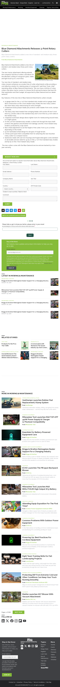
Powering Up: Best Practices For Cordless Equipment (36, 538)
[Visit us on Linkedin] (3, 620)
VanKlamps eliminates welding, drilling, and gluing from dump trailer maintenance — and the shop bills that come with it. (40, 408)
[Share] (7, 210)
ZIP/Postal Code (36, 186)
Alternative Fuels (27, 430)
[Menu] (56, 2)
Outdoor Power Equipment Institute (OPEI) (39, 508)
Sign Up (11, 268)
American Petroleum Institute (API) (36, 582)
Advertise (19, 682)
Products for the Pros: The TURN (9, 344)
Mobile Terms (48, 263)
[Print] (3, 210)
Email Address (7, 171)
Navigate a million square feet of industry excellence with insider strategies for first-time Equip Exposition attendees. (39, 512)
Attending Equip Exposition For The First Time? (40, 504)
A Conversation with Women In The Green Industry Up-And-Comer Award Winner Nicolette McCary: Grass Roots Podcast (39, 346)
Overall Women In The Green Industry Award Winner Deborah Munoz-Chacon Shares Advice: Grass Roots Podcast (10, 356)
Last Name (34, 164)
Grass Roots (35, 341)
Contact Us (12, 682)
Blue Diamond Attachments (13, 59)
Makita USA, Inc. (31, 599)
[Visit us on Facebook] (11, 620)
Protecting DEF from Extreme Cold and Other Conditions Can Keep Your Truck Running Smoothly (39, 577)
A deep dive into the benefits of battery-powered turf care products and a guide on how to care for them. (39, 440)
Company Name (8, 178)
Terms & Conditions (39, 682)
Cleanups (25, 465)
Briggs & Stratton (31, 437)
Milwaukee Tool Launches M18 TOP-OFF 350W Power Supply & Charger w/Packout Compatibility (23, 290)
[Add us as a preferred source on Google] (23, 210)
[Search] (52, 2)
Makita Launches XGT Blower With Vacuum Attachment (37, 595)
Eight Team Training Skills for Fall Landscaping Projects (37, 557)
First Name (6, 164)
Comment (6, 195)
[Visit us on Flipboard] (20, 620)
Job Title (34, 178)
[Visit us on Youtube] (24, 620)
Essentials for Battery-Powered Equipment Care (36, 433)
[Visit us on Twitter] (7, 620)
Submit (7, 204)
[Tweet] (15, 210)
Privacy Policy (14, 265)
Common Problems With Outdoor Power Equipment (40, 521)
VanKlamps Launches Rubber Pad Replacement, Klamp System (37, 401)
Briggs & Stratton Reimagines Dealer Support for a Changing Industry (25, 281)
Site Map (48, 682)
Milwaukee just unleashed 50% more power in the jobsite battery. (39, 495)
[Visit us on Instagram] (16, 620)
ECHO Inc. (29, 473)
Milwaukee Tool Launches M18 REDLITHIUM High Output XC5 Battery (39, 488)
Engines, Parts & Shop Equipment (32, 447)
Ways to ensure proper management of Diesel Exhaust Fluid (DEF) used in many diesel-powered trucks (40, 585)
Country (5, 186)
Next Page (18, 612)
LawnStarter (30, 561)
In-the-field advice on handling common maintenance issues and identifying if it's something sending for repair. (40, 529)
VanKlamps (29, 405)
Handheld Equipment (28, 414)
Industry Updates (27, 501)
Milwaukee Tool (30, 424)
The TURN (4, 341)
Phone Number (35, 171)
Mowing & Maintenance (10, 45)
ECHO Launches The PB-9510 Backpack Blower (40, 469)
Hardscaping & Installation (10, 351)
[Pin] (19, 210)
